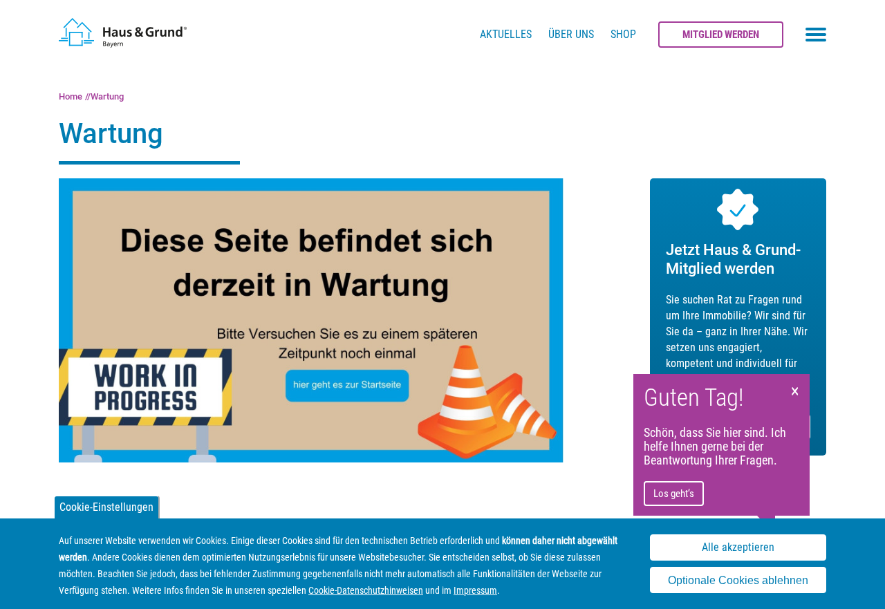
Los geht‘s (673, 493)
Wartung (107, 96)
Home (70, 96)
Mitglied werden (720, 34)
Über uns (571, 34)
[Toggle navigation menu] (815, 34)
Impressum (475, 590)
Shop (623, 34)
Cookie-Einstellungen (106, 507)
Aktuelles (506, 34)
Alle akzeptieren (738, 547)
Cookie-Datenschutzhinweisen (365, 590)
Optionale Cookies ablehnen (738, 580)
